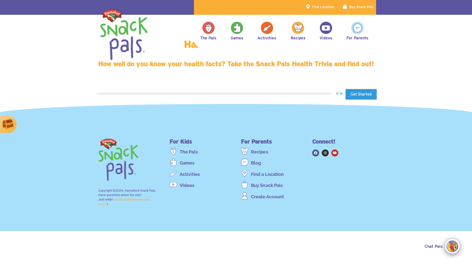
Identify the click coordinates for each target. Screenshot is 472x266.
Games (187, 163)
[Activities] (173, 173)
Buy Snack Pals (361, 7)
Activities (190, 174)
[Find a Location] (244, 173)
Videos (187, 185)
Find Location (323, 7)
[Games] (173, 162)
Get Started (361, 94)
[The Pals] (173, 151)
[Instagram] (325, 153)
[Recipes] (244, 151)
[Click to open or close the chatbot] (452, 246)
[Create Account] (244, 196)
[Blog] (244, 162)
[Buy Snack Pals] (244, 184)
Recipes (259, 151)
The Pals (189, 151)
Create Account (267, 196)
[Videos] (173, 184)
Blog (256, 163)
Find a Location (267, 174)
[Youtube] (334, 153)
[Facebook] (315, 153)
